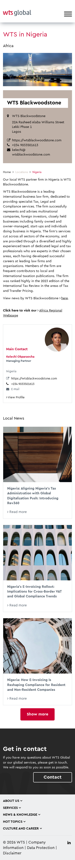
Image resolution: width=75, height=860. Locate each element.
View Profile (16, 397)
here (64, 298)
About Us (11, 800)
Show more (37, 714)
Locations (21, 172)
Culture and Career (21, 828)
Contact (53, 777)
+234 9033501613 (22, 383)
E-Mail (15, 389)
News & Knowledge (20, 814)
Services (10, 807)
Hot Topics (12, 821)
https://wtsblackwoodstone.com (36, 140)
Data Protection (41, 848)
